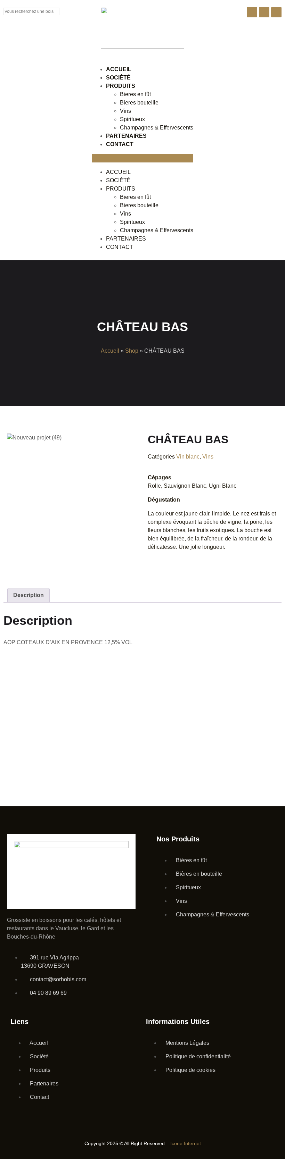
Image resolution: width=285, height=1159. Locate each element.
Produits (120, 86)
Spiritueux (132, 119)
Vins (125, 111)
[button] (142, 158)
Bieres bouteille (139, 103)
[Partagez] (228, 7)
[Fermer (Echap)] (256, 7)
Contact (119, 144)
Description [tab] (28, 595)
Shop (131, 351)
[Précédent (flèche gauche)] (14, 579)
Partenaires (126, 136)
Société (118, 78)
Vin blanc (188, 457)
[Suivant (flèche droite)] (271, 579)
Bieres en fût (135, 94)
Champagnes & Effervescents (156, 128)
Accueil (118, 69)
